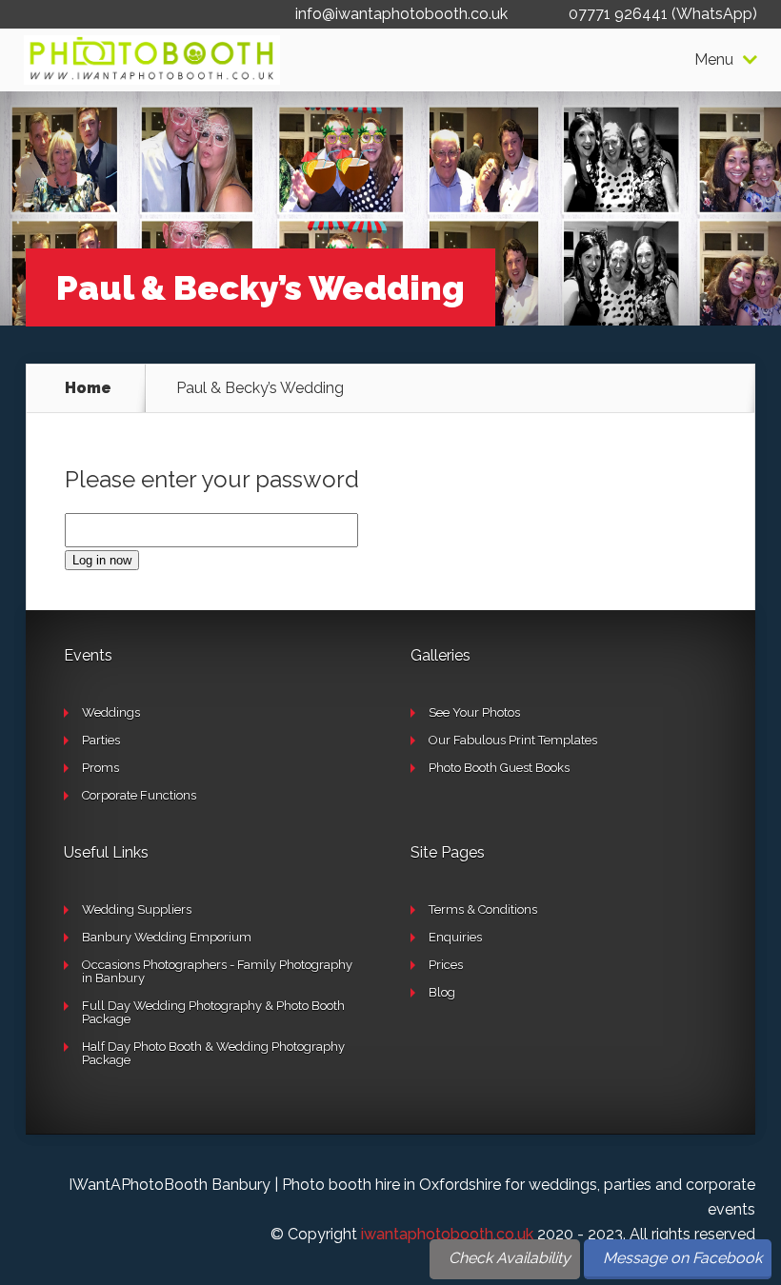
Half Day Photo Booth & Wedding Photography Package (213, 1053)
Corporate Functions (139, 795)
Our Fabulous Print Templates (513, 740)
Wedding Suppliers (136, 909)
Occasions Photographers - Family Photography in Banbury (217, 971)
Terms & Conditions (483, 909)
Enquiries (455, 937)
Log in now (101, 560)
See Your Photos (474, 712)
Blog (442, 992)
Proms (100, 768)
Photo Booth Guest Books (499, 768)
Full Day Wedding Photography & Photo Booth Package (213, 1012)
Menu (713, 60)
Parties (101, 740)
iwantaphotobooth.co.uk (447, 1234)
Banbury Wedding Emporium (166, 937)
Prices (446, 965)
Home (88, 388)
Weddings (111, 712)
